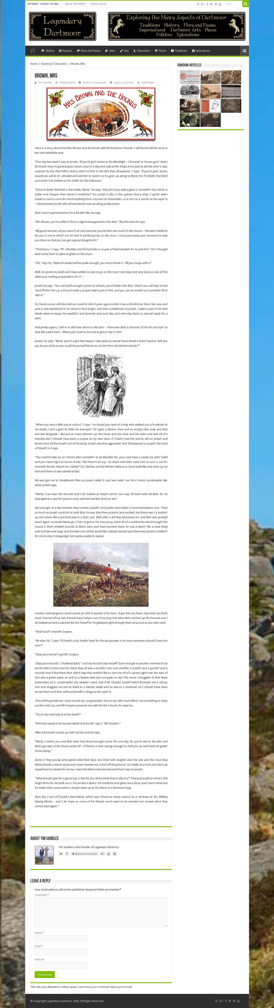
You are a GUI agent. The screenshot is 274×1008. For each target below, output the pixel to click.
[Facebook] (207, 4)
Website (40, 959)
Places (162, 50)
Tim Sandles (45, 82)
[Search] (246, 4)
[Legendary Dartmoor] (62, 26)
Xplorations (203, 50)
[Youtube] (220, 4)
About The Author (75, 3)
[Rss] (198, 4)
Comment (42, 895)
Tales (112, 50)
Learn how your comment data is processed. (105, 986)
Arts (126, 50)
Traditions (181, 50)
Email (39, 946)
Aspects (67, 50)
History (50, 50)
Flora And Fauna (90, 50)
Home (33, 50)
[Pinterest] (215, 4)
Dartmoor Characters (54, 63)
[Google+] (203, 4)
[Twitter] (211, 4)
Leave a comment (123, 82)
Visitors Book (98, 3)
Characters (143, 50)
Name (39, 932)
